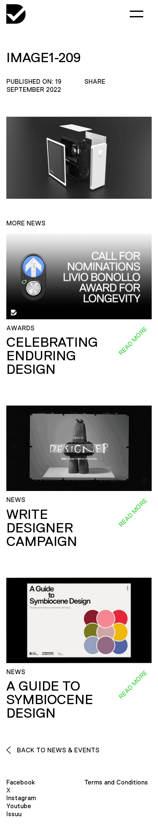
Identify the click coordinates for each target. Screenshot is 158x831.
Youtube (18, 805)
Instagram (21, 797)
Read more (132, 341)
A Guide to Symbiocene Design (49, 699)
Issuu (13, 813)
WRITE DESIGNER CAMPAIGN (41, 528)
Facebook (20, 782)
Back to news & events (57, 750)
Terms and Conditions (116, 782)
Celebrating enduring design (52, 356)
